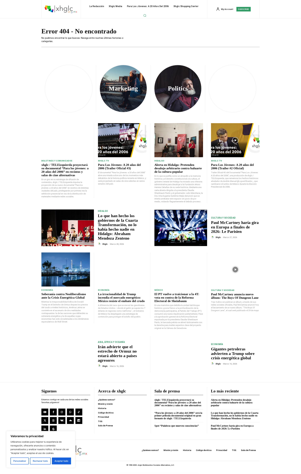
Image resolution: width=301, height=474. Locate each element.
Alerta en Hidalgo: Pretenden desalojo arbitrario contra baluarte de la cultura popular (178, 168)
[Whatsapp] (70, 412)
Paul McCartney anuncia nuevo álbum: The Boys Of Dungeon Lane (235, 295)
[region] (40, 449)
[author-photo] (100, 244)
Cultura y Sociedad (223, 218)
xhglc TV (103, 161)
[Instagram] (61, 412)
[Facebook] (53, 412)
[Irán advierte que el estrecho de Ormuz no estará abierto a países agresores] (67, 354)
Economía (47, 290)
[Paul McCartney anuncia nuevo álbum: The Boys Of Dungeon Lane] (235, 269)
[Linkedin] (44, 429)
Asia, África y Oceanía (111, 342)
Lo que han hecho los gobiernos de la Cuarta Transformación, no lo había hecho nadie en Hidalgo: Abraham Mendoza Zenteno (118, 227)
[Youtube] (44, 412)
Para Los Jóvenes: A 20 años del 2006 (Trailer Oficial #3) (119, 166)
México (158, 290)
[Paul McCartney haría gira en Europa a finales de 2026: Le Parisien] (180, 227)
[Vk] (61, 420)
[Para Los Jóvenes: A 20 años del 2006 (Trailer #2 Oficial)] (235, 140)
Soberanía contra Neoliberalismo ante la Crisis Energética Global (63, 295)
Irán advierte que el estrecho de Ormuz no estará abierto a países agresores (117, 354)
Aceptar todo (61, 461)
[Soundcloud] (70, 420)
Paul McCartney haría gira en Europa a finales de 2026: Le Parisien (235, 227)
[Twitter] (44, 420)
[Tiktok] (78, 412)
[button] (145, 15)
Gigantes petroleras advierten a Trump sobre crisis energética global (233, 353)
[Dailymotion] (78, 420)
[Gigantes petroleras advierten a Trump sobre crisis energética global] (180, 354)
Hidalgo (159, 161)
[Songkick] (53, 429)
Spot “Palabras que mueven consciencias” (176, 425)
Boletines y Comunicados (56, 161)
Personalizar (19, 461)
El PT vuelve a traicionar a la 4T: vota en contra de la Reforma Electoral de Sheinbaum (176, 297)
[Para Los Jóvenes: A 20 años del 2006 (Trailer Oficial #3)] (122, 140)
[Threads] (53, 420)
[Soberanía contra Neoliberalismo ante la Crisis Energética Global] (65, 269)
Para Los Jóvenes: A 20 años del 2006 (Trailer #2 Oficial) (232, 166)
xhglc (105, 244)
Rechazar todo (40, 461)
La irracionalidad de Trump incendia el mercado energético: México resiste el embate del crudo (121, 297)
